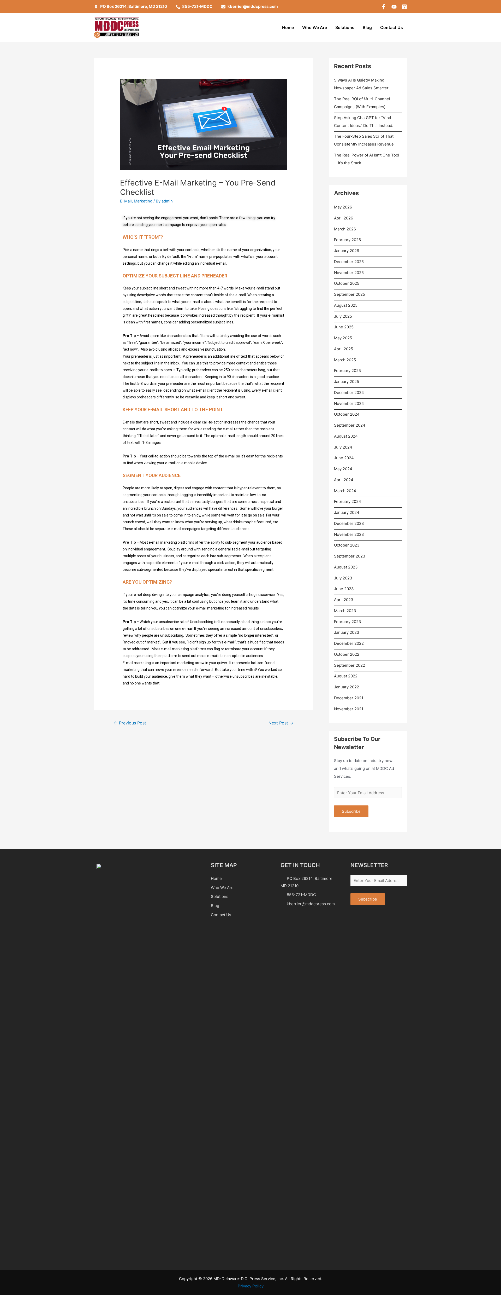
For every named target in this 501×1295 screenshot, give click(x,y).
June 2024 (344, 457)
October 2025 (346, 283)
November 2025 (349, 272)
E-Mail (126, 201)
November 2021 (348, 708)
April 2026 (343, 218)
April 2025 (343, 348)
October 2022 (346, 654)
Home (288, 27)
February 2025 (347, 370)
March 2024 (345, 490)
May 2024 (343, 468)
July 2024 (343, 447)
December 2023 (349, 523)
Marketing (143, 201)
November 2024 (349, 403)
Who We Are (314, 27)
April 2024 (343, 479)
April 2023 (343, 599)
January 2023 (346, 632)
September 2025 (349, 294)
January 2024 (346, 512)
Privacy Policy (251, 1286)
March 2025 (345, 359)
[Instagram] (404, 6)
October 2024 (347, 414)
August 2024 (346, 436)
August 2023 (346, 567)
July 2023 (343, 578)
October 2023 (347, 545)
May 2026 (343, 207)
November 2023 (349, 534)
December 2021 (348, 697)
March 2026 (345, 229)
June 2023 (344, 588)
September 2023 (349, 556)
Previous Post (130, 723)
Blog (367, 27)
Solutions (344, 27)
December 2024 (349, 392)
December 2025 (349, 261)
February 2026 (347, 239)
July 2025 (343, 316)
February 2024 (347, 501)
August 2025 (345, 305)
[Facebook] (383, 6)
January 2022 (346, 686)
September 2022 (349, 665)
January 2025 (346, 381)
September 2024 (349, 425)
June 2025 (344, 326)
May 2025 (343, 337)
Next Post (281, 723)
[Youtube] (394, 6)
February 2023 (347, 621)
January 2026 (346, 250)
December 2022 (349, 643)
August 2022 (345, 675)
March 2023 (345, 610)
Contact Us (391, 27)
